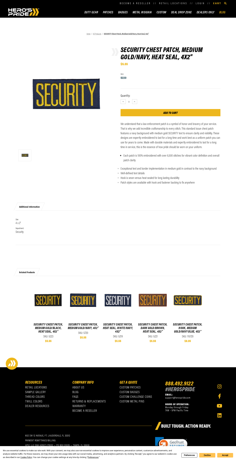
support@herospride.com (177, 397)
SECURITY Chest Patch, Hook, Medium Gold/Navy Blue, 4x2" (187, 327)
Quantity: (125, 95)
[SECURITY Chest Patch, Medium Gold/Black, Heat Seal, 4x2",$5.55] (48, 300)
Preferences (189, 455)
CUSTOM (161, 12)
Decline (207, 455)
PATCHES (108, 12)
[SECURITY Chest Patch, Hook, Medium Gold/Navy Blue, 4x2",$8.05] (188, 300)
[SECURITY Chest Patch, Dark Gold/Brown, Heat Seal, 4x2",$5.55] (153, 300)
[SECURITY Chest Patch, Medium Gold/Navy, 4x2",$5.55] (83, 300)
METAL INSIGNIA (142, 12)
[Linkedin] (219, 415)
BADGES (123, 12)
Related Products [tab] (27, 272)
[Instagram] (219, 386)
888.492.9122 (179, 383)
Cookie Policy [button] (26, 457)
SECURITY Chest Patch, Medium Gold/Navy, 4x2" (83, 326)
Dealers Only (205, 12)
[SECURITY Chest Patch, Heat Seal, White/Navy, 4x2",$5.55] (118, 300)
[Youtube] (219, 406)
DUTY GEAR (91, 12)
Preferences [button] (93, 457)
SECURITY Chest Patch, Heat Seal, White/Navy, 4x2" (118, 327)
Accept (225, 455)
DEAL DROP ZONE (181, 12)
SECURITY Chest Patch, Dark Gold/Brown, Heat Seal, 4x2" (152, 327)
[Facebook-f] (219, 396)
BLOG (222, 12)
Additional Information (29, 206)
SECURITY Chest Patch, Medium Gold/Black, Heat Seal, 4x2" (48, 327)
